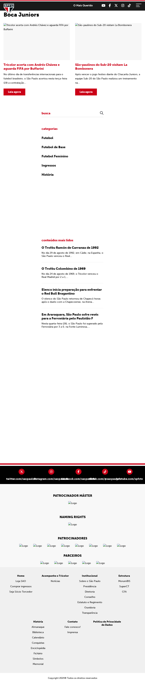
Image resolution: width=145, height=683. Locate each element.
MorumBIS (124, 581)
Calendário (38, 637)
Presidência (89, 586)
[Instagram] (122, 5)
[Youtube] (103, 5)
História (48, 175)
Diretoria (90, 591)
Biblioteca (38, 632)
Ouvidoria (89, 607)
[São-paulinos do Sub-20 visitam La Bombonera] (108, 59)
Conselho (89, 597)
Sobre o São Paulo (89, 581)
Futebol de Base (53, 147)
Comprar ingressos (20, 586)
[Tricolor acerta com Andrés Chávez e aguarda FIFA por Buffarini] (37, 59)
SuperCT (124, 586)
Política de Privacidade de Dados (107, 623)
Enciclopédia (38, 648)
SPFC (9, 9)
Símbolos (38, 658)
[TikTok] (129, 5)
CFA (124, 591)
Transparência (89, 612)
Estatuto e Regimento (89, 602)
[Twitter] (116, 5)
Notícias (55, 581)
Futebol (47, 138)
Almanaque (38, 626)
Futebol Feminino (55, 156)
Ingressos (49, 165)
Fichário (38, 653)
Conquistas (38, 642)
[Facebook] (110, 5)
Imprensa (72, 632)
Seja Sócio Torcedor (20, 591)
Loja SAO (21, 581)
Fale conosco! (73, 626)
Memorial (38, 664)
